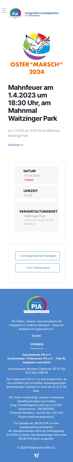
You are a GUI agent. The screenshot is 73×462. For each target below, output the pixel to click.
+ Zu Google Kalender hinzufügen (37, 255)
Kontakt (36, 335)
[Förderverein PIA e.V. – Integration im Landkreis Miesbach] (36, 12)
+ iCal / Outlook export (37, 267)
